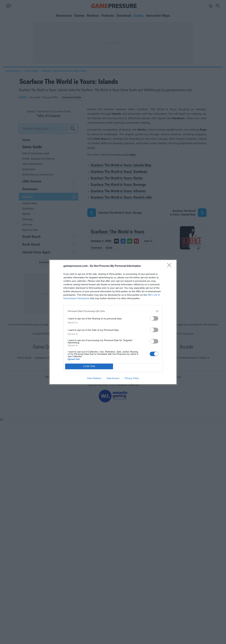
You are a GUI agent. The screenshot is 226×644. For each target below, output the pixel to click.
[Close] (170, 266)
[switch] (154, 318)
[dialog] (113, 322)
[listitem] (113, 311)
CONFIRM (89, 366)
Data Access (113, 378)
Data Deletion (94, 378)
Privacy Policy (132, 378)
